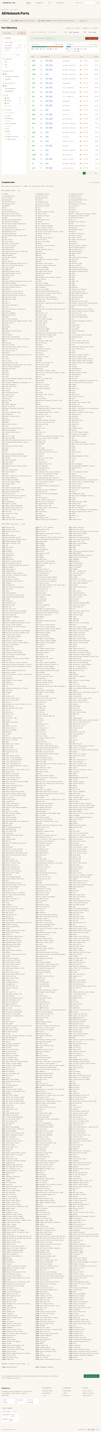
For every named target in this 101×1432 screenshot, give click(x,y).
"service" (49, 38)
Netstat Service (42, 128)
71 (32, 163)
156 (32, 105)
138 (32, 96)
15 (32, 128)
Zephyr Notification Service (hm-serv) (42, 65)
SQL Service (42, 105)
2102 (33, 123)
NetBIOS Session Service (42, 88)
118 (32, 101)
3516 (33, 146)
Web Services (67, 119)
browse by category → (91, 28)
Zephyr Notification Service (42, 70)
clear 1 (22, 33)
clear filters (92, 38)
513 (32, 137)
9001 (33, 61)
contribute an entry (91, 1376)
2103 (33, 70)
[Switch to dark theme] (97, 2)
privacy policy (87, 1391)
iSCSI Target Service (42, 110)
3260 (33, 110)
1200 (33, 74)
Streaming (66, 83)
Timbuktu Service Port (42, 159)
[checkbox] (14, 45)
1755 (33, 83)
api (49, 3)
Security (66, 114)
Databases (66, 61)
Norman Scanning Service (42, 114)
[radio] (14, 74)
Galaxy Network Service (42, 119)
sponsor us (67, 1395)
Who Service (42, 137)
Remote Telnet (42, 141)
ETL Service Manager (42, 61)
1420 (33, 159)
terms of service (87, 1393)
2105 (33, 65)
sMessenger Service (42, 132)
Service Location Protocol (42, 79)
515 (32, 150)
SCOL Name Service (42, 74)
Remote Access (68, 141)
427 (32, 79)
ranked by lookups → (74, 28)
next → (96, 173)
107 (32, 141)
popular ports (48, 1391)
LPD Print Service (42, 150)
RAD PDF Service (42, 155)
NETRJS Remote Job (42, 163)
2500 (33, 132)
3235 (33, 119)
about (65, 1393)
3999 (33, 114)
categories (39, 3)
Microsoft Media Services (42, 83)
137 (32, 92)
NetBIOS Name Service (42, 92)
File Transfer (68, 87)
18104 (33, 155)
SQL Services (42, 101)
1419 (33, 168)
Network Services (69, 65)
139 (32, 88)
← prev (79, 173)
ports (28, 3)
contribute (59, 3)
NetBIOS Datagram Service (42, 96)
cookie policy (86, 1395)
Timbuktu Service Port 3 (42, 168)
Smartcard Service (42, 146)
